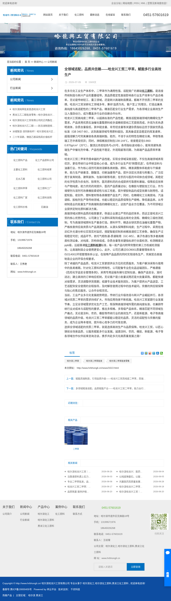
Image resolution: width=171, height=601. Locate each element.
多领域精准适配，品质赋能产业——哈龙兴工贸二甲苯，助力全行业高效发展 (111, 388)
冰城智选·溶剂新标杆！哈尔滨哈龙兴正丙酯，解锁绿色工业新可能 (33, 131)
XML (143, 3)
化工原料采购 (45, 197)
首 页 (27, 61)
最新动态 (94, 14)
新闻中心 (38, 61)
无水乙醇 (20, 179)
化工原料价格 (20, 207)
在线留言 (110, 14)
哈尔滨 (31, 595)
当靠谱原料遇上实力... (79, 476)
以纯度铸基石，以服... (130, 476)
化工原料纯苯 (45, 169)
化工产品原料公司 (44, 160)
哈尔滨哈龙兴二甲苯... (130, 486)
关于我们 (63, 14)
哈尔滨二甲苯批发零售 (119, 361)
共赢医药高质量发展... (130, 481)
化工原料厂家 (20, 197)
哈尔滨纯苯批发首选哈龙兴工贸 (28, 109)
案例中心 (61, 507)
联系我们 (126, 14)
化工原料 (79, 14)
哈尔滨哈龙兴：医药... (130, 471)
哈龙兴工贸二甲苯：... (79, 486)
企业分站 (116, 3)
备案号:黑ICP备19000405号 (17, 589)
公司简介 (7, 513)
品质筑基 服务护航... (78, 491)
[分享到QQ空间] (146, 353)
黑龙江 (39, 595)
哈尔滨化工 (43, 513)
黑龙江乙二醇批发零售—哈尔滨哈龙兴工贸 (33, 114)
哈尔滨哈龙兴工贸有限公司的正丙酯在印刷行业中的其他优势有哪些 (33, 120)
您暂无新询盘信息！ (157, 3)
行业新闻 (15, 88)
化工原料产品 (20, 160)
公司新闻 (52, 61)
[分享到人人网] (157, 353)
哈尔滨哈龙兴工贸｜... (79, 471)
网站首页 (48, 14)
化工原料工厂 (45, 188)
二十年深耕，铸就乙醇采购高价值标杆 (32, 137)
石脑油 (44, 207)
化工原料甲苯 (20, 188)
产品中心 (44, 507)
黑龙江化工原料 (46, 526)
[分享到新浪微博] (150, 353)
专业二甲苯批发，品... (79, 481)
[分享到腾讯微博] (153, 353)
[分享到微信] (161, 353)
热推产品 (7, 595)
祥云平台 (51, 589)
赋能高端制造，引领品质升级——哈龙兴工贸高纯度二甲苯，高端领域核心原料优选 (111, 378)
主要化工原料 (20, 169)
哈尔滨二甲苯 (73, 361)
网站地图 (128, 3)
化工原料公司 (45, 179)
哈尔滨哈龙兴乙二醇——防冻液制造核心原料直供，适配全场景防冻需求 (33, 125)
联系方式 (77, 513)
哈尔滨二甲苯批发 (94, 361)
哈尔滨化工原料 (46, 520)
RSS (136, 3)
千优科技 (75, 589)
